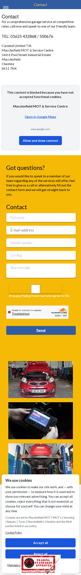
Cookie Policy (13, 532)
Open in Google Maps (40, 117)
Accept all (40, 543)
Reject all (40, 554)
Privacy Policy (20, 296)
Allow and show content (40, 140)
